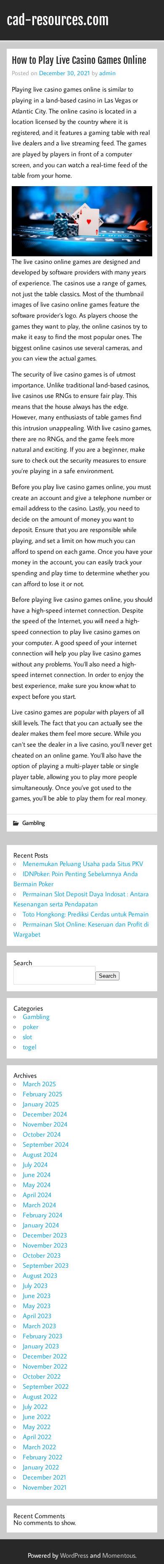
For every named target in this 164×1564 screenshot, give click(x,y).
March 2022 (39, 1447)
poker (30, 1026)
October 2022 (42, 1376)
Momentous (118, 1555)
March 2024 (39, 1205)
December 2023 (45, 1235)
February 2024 (42, 1215)
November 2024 (45, 1124)
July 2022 (35, 1406)
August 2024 (40, 1154)
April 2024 (37, 1194)
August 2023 (40, 1275)
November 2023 (45, 1245)
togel (29, 1047)
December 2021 (44, 1477)
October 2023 (42, 1255)
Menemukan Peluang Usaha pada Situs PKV (83, 863)
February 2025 (42, 1094)
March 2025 (39, 1084)
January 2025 (41, 1104)
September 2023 (46, 1265)
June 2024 (36, 1174)
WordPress (74, 1555)
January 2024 (41, 1225)
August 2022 (40, 1396)
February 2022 (42, 1457)
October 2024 (42, 1134)
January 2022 (41, 1467)
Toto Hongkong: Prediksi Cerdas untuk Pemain (86, 914)
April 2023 (37, 1315)
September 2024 (46, 1144)
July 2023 (35, 1285)
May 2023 (37, 1305)
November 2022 (45, 1366)
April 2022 (37, 1436)
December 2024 (45, 1114)
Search (22, 962)
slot (27, 1036)
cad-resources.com (58, 20)
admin (107, 72)
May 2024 (36, 1184)
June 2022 (36, 1416)
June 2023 (37, 1295)
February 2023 (43, 1336)
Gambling (33, 823)
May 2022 (36, 1426)
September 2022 (46, 1386)
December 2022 (45, 1356)
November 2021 (44, 1487)
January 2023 (41, 1346)
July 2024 (35, 1164)
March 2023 (39, 1326)
